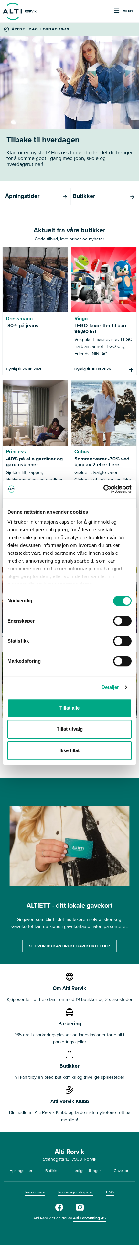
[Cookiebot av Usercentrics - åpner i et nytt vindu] (103, 489)
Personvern (35, 1192)
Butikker (52, 1170)
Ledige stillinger (87, 1170)
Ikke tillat (69, 750)
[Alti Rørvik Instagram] (80, 1210)
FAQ (110, 1192)
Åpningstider (21, 1170)
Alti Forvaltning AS (89, 1218)
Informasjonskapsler (75, 1192)
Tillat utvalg (70, 729)
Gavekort (122, 1170)
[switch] (122, 621)
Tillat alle (69, 708)
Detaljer (110, 687)
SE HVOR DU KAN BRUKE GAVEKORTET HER (69, 945)
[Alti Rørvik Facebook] (59, 1210)
